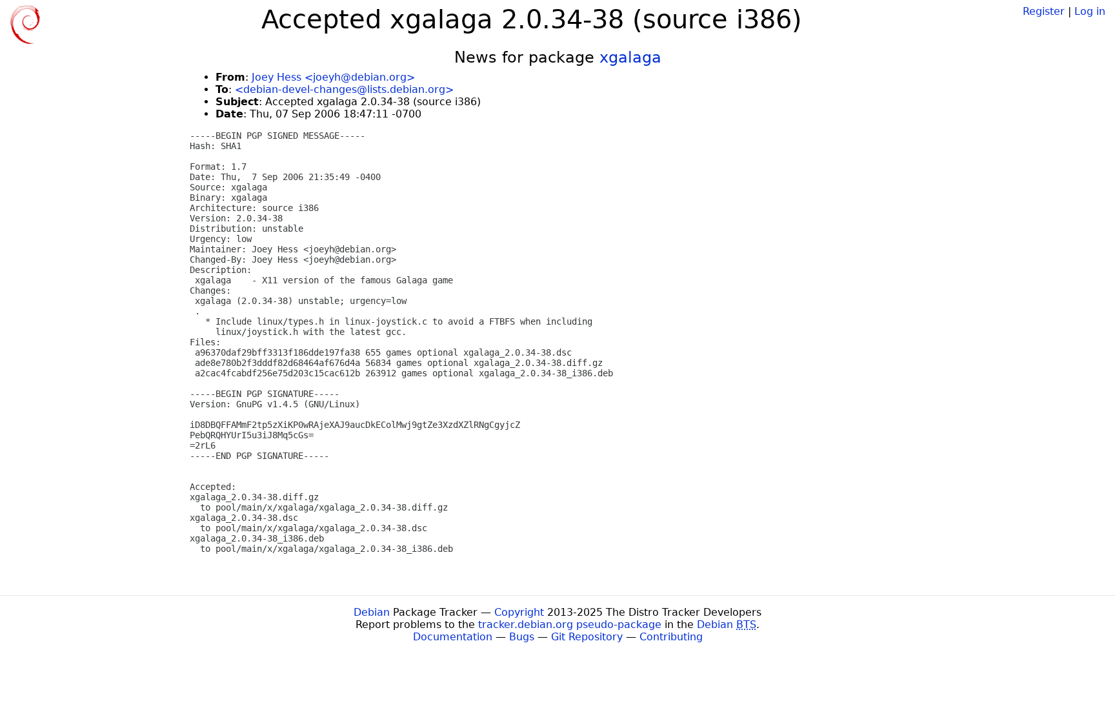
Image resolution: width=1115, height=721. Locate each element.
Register (1044, 11)
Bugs (521, 637)
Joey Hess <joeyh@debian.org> (333, 77)
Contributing (671, 637)
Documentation (452, 637)
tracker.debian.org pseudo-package (569, 624)
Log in (1089, 11)
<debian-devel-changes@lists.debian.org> (344, 89)
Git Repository (587, 637)
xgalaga (630, 57)
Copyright (519, 612)
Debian (372, 612)
